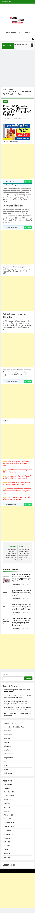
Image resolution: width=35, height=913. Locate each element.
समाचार (5, 102)
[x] (17, 8)
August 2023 (7, 838)
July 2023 (7, 842)
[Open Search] (29, 39)
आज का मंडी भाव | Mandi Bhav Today (14, 727)
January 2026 (8, 784)
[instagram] (15, 8)
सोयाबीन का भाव (8, 773)
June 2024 (7, 803)
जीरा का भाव (7, 742)
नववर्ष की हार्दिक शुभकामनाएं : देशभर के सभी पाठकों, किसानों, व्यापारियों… (16, 2)
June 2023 (7, 846)
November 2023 (9, 826)
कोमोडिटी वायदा (7, 734)
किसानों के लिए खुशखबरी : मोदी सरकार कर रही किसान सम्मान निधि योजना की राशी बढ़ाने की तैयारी (16, 463)
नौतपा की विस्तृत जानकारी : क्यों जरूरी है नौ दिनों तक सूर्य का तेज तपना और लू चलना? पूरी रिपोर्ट (21, 607)
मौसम (5, 761)
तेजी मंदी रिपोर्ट (7, 746)
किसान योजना (7, 731)
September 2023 (9, 834)
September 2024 (9, 796)
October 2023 (8, 830)
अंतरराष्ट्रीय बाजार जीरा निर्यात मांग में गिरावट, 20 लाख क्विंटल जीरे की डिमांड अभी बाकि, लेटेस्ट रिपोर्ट (17, 491)
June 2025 (7, 788)
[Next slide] (32, 2)
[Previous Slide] (29, 2)
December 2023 (9, 823)
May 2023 (7, 849)
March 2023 (7, 857)
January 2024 (8, 819)
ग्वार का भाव (7, 738)
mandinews (8, 118)
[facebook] (13, 8)
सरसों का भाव (7, 769)
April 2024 (7, 811)
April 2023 (7, 853)
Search (5, 674)
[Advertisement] (17, 67)
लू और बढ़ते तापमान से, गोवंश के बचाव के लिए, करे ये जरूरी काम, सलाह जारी (21, 593)
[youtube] (22, 8)
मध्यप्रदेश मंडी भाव (8, 758)
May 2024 (7, 807)
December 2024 (9, 792)
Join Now (28, 182)
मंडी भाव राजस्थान (8, 754)
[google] (20, 8)
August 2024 (7, 799)
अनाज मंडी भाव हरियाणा (9, 723)
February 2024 (8, 815)
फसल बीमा (6, 750)
